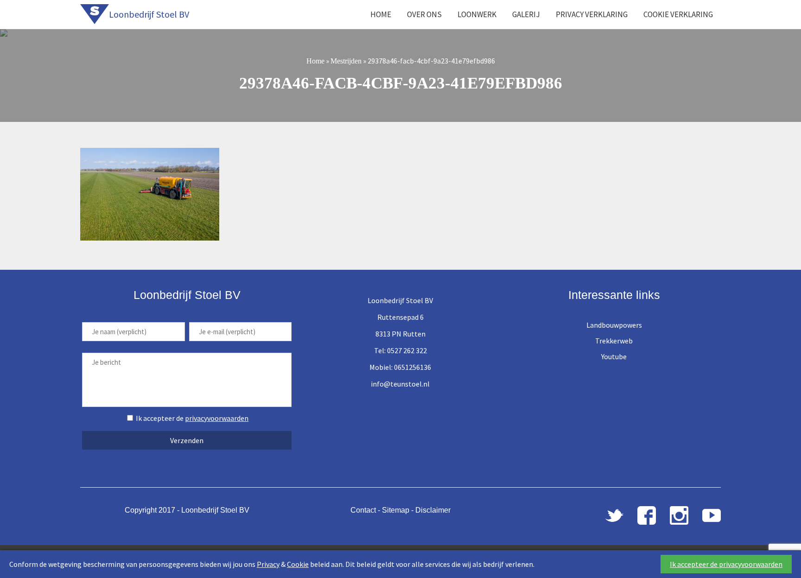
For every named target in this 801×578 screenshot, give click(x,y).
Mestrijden (346, 61)
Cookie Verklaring (678, 14)
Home (380, 14)
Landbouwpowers (614, 325)
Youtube (614, 356)
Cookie (298, 564)
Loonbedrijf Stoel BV (149, 14)
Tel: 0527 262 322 (400, 350)
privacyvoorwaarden (216, 418)
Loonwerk (477, 14)
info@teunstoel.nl (400, 383)
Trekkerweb (614, 340)
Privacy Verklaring (592, 14)
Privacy (268, 564)
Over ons (424, 14)
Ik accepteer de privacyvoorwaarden (726, 564)
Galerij (526, 14)
